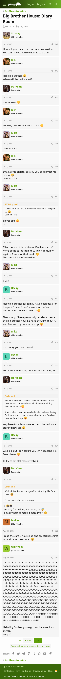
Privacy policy (39, 671)
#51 (56, 342)
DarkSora (9, 26)
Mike (14, 133)
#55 (56, 479)
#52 (56, 365)
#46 (56, 166)
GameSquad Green (15, 666)
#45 (56, 143)
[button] (5, 4)
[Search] (56, 4)
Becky (14, 288)
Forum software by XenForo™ (26, 676)
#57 (56, 557)
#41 (56, 44)
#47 (56, 196)
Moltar (15, 520)
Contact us (9, 671)
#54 (56, 446)
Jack (13, 60)
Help (50, 671)
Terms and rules (23, 671)
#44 (56, 120)
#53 (56, 388)
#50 (56, 298)
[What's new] (50, 4)
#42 (56, 70)
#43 (56, 97)
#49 (56, 275)
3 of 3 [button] (38, 640)
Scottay (15, 33)
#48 (56, 242)
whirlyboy (17, 546)
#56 (56, 531)
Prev (28, 640)
